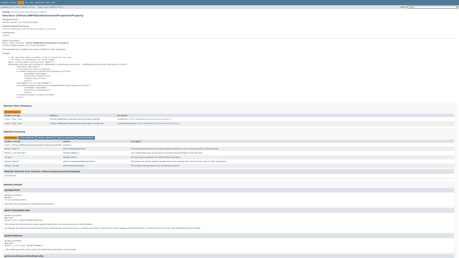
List (14, 153)
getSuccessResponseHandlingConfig (78, 161)
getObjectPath (69, 157)
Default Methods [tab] (85, 138)
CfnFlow (5, 35)
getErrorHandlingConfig (73, 149)
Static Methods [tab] (27, 138)
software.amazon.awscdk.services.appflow (28, 12)
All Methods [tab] (11, 138)
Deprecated (39, 2)
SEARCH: (403, 7)
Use (26, 2)
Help (53, 2)
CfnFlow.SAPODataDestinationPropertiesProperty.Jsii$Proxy (29, 29)
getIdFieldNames (70, 153)
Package (13, 2)
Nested (11, 7)
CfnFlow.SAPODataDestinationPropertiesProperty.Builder (75, 119)
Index (48, 2)
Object (15, 149)
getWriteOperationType (73, 166)
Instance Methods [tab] (45, 138)
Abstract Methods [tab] (65, 138)
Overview (4, 2)
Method (32, 7)
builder (66, 145)
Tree (31, 2)
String (21, 153)
